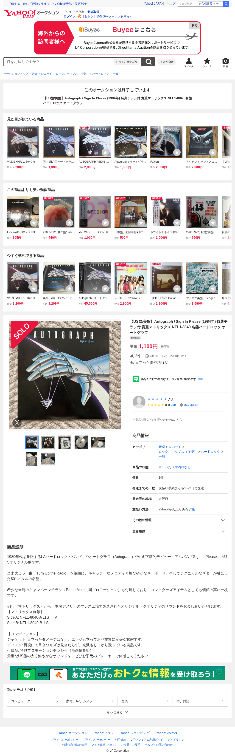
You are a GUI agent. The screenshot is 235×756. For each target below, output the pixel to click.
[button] (179, 520)
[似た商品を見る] (17, 422)
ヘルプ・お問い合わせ (159, 744)
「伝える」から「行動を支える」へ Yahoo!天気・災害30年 (47, 4)
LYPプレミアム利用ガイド (147, 739)
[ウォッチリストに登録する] (33, 152)
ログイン (70, 16)
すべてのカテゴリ (126, 61)
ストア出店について (104, 744)
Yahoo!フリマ (104, 733)
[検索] (226, 4)
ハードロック (100, 73)
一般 (115, 73)
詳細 (201, 379)
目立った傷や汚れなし (175, 467)
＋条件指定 (167, 61)
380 (173, 405)
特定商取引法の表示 (74, 744)
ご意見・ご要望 (130, 744)
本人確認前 (191, 405)
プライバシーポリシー (64, 739)
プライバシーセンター (96, 739)
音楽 (34, 73)
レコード (46, 73)
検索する (148, 61)
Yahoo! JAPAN (154, 3)
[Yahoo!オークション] (32, 11)
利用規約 (120, 739)
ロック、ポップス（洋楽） (72, 73)
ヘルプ (170, 3)
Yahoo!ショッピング (135, 733)
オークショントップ (15, 73)
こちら (178, 419)
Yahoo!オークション (73, 733)
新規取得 (93, 12)
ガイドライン (176, 739)
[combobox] (59, 62)
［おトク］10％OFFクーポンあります (106, 16)
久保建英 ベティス (212, 3)
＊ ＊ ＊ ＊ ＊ (157, 399)
